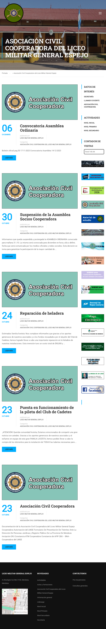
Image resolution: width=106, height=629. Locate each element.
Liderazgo (40, 602)
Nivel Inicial (89, 123)
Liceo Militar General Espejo (31, 138)
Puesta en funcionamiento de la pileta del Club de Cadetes (47, 409)
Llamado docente (91, 100)
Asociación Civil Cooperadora (47, 506)
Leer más (9, 158)
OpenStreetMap (21, 612)
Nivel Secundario (91, 131)
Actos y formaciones (44, 585)
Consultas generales (80, 586)
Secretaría (88, 97)
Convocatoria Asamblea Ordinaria (42, 128)
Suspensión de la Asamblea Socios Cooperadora (45, 216)
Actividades (41, 580)
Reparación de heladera (42, 313)
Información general (44, 597)
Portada (5, 73)
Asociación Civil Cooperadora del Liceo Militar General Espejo (45, 144)
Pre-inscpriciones (79, 580)
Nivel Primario (90, 127)
